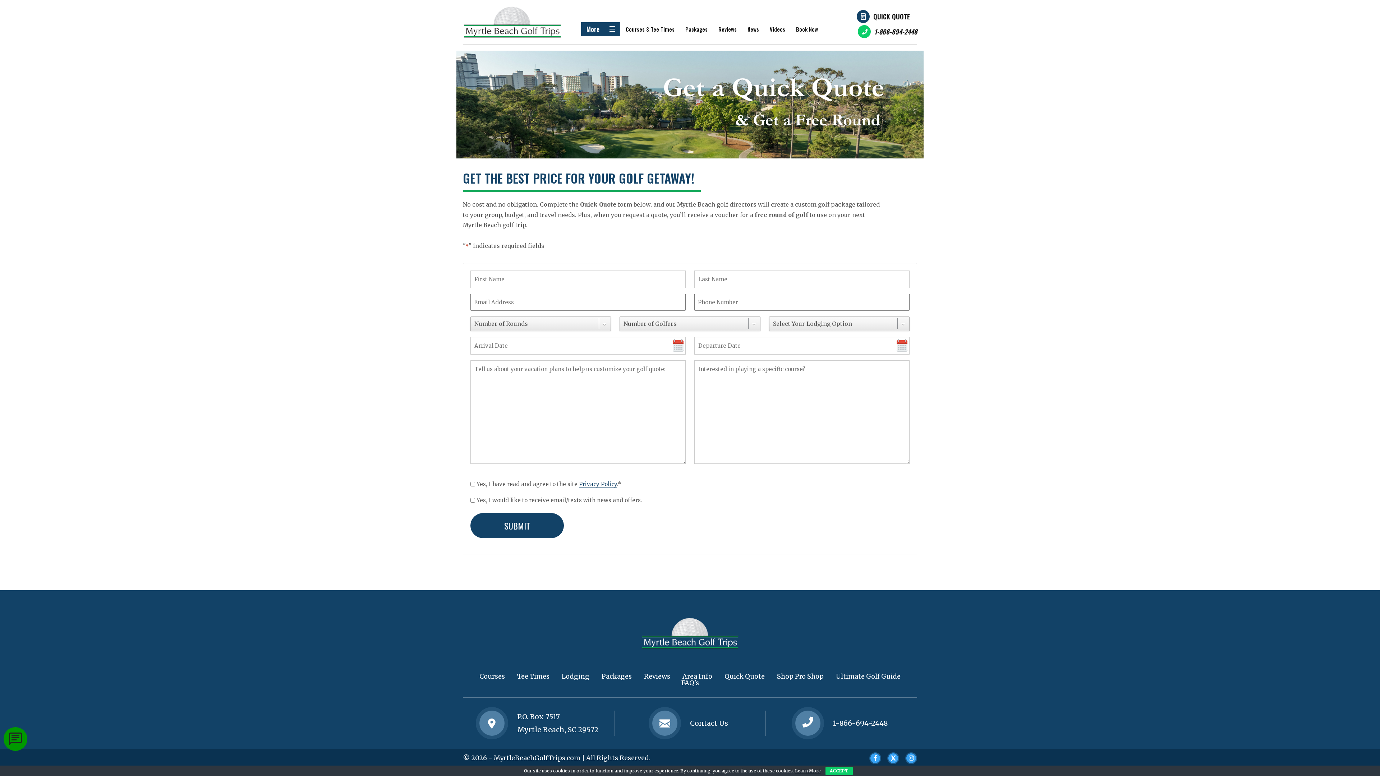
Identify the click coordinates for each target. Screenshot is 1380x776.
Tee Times (533, 676)
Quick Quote (891, 16)
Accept (839, 770)
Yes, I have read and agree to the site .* (549, 484)
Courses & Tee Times (650, 29)
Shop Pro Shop (800, 676)
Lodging (575, 676)
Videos (777, 29)
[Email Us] (664, 723)
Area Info (697, 676)
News (753, 29)
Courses (492, 676)
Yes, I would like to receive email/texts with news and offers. (559, 500)
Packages (696, 29)
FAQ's (690, 683)
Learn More (808, 770)
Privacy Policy (598, 484)
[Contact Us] (492, 723)
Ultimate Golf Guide (868, 676)
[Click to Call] (807, 723)
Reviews (727, 29)
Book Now (807, 29)
